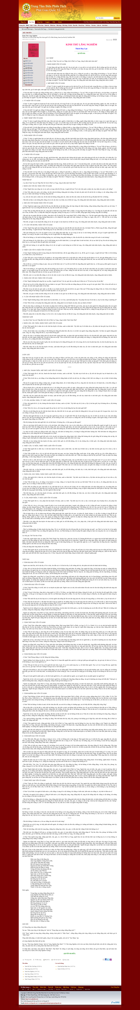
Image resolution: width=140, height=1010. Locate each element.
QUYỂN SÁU (29, 75)
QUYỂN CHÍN (29, 83)
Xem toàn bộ (28, 84)
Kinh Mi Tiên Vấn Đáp (30, 966)
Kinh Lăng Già (28, 969)
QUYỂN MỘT (29, 63)
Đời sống (50, 989)
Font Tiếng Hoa (115, 987)
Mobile (60, 22)
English (48, 22)
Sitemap (80, 987)
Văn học (93, 25)
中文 (54, 22)
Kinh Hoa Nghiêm (29, 971)
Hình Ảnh (43, 987)
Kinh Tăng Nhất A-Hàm (31, 976)
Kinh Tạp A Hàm (29, 974)
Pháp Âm (23, 22)
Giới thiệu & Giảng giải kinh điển (56, 29)
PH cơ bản (40, 25)
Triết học (87, 25)
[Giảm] (114, 39)
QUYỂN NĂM (29, 73)
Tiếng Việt (39, 22)
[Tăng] (116, 39)
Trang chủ (22, 25)
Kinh (27, 25)
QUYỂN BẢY (29, 78)
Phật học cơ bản (41, 989)
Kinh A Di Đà (61, 969)
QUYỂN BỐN (29, 70)
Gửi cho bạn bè (57, 959)
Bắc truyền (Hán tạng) (27, 29)
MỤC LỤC (28, 61)
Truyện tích (79, 989)
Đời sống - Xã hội (67, 25)
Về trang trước (28, 959)
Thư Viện (31, 22)
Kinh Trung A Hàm (29, 979)
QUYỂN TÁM (29, 80)
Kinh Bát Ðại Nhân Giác (64, 966)
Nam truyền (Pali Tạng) (40, 29)
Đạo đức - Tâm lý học (78, 25)
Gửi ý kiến (66, 959)
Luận (35, 25)
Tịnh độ (47, 25)
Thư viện (35, 987)
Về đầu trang (38, 959)
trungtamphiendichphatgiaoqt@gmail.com (50, 1003)
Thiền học (52, 25)
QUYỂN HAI (29, 66)
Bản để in (47, 959)
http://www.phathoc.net (32, 999)
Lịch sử (99, 25)
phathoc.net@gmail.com (31, 1003)
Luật (31, 25)
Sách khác (105, 25)
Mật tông (58, 25)
